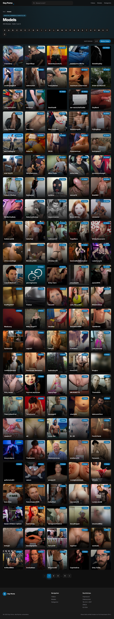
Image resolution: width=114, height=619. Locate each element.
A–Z (96, 41)
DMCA (85, 605)
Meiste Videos (105, 41)
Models (99, 3)
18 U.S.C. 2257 (87, 602)
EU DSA (85, 607)
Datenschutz (87, 599)
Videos (93, 3)
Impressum (86, 597)
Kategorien (107, 3)
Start (4, 11)
